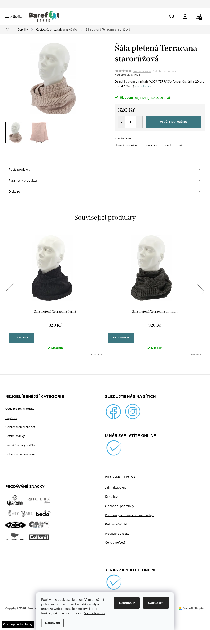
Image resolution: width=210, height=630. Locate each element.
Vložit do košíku (173, 122)
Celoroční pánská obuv (20, 454)
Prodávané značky (117, 533)
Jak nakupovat (115, 487)
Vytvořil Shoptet (194, 608)
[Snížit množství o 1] (121, 122)
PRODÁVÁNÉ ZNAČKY (25, 486)
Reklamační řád (116, 524)
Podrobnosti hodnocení (165, 71)
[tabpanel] (55, 296)
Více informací (94, 613)
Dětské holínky (15, 436)
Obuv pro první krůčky (19, 408)
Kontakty (111, 496)
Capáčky (11, 418)
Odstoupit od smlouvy (17, 624)
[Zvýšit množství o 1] (139, 122)
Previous (9, 291)
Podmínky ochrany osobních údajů (129, 515)
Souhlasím (156, 603)
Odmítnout (127, 603)
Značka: (123, 138)
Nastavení (52, 622)
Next (200, 291)
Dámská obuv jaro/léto (20, 445)
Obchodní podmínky (119, 505)
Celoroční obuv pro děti (20, 427)
